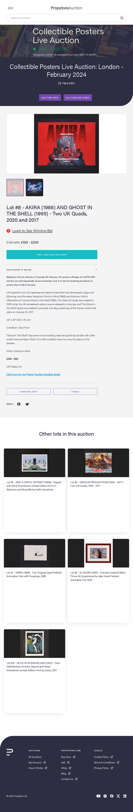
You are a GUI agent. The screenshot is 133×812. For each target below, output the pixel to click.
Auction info (50, 97)
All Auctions (35, 756)
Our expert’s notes (19, 269)
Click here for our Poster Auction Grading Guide (33, 374)
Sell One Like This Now (52, 254)
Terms (75, 391)
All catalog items (77, 97)
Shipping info (28, 391)
